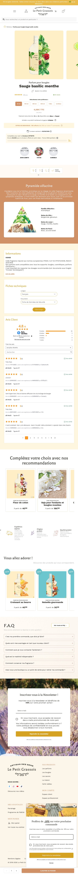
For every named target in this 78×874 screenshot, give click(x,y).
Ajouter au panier (48, 871)
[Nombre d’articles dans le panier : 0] (56, 11)
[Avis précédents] (23, 437)
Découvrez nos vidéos (16, 791)
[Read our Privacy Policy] (61, 723)
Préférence (44, 99)
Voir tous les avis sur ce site (22, 339)
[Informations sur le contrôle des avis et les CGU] (31, 336)
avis (25, 95)
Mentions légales (14, 859)
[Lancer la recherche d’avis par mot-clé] (71, 352)
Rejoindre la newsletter (39, 734)
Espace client (47, 794)
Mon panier (15, 823)
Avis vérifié (69, 358)
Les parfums (46, 768)
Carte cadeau (47, 784)
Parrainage (11, 808)
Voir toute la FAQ (59, 625)
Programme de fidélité (16, 812)
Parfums (9, 27)
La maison (46, 780)
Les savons (46, 776)
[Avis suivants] (55, 438)
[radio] (18, 104)
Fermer (51, 863)
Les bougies (46, 772)
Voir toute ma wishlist (16, 827)
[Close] (74, 805)
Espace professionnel (50, 798)
